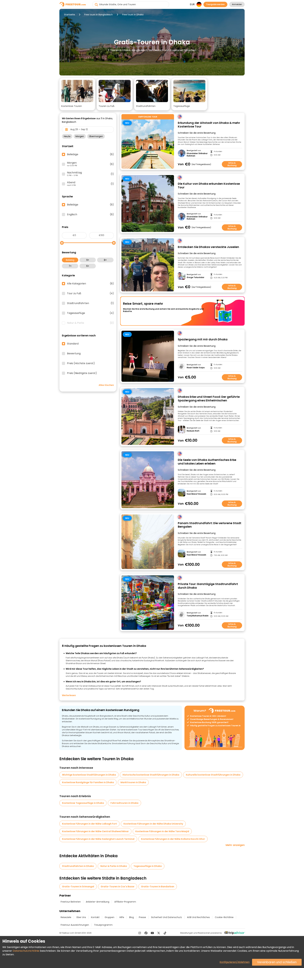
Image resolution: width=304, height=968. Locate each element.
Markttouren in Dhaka (133, 782)
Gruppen (109, 917)
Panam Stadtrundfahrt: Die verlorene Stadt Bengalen (209, 525)
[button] (77, 94)
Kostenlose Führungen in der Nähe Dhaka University (153, 823)
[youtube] (152, 933)
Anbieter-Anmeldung (97, 901)
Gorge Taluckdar (195, 277)
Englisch (90, 214)
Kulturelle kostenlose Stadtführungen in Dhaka (213, 774)
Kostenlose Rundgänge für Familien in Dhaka (88, 782)
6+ (87, 266)
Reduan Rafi (193, 431)
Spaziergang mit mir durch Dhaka (203, 339)
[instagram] (140, 933)
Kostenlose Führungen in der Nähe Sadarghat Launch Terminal (98, 839)
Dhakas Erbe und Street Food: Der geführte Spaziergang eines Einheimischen (209, 398)
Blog (131, 917)
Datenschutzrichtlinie (26, 951)
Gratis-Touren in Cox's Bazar (117, 886)
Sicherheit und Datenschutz (166, 917)
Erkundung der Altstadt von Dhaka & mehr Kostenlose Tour (209, 124)
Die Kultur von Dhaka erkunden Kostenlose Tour (209, 185)
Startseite (69, 14)
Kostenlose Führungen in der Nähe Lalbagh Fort (89, 823)
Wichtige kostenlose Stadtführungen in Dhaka (89, 774)
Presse (142, 917)
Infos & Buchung (232, 164)
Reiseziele (66, 917)
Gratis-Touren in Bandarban (157, 886)
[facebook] (146, 933)
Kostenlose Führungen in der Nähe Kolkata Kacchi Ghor (173, 839)
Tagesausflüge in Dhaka (147, 866)
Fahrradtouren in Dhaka (124, 803)
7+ (70, 266)
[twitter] (159, 933)
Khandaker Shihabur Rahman (197, 154)
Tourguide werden (215, 4)
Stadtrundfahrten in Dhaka (78, 866)
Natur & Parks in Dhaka (113, 866)
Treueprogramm (103, 924)
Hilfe (121, 917)
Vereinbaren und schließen (277, 962)
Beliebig (70, 260)
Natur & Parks (90, 323)
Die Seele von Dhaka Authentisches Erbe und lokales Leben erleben (207, 461)
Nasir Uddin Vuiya (196, 368)
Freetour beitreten (71, 901)
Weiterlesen (69, 695)
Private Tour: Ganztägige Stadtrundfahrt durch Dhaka (208, 585)
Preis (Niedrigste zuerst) (82, 373)
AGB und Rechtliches (198, 917)
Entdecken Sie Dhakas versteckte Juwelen (208, 247)
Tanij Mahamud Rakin (198, 616)
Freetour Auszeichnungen (75, 924)
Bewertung (74, 353)
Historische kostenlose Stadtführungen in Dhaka (151, 774)
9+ (87, 260)
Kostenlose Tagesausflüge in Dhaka (83, 803)
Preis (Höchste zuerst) (81, 363)
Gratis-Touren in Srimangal (78, 886)
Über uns (81, 917)
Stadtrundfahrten (90, 303)
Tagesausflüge (90, 313)
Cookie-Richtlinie (224, 917)
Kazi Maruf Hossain (196, 494)
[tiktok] (165, 933)
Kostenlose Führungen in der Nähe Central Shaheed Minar (95, 831)
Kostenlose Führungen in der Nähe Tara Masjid (162, 831)
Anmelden (237, 4)
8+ (105, 260)
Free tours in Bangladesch (98, 14)
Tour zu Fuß (90, 293)
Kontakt (95, 917)
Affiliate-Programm (125, 901)
